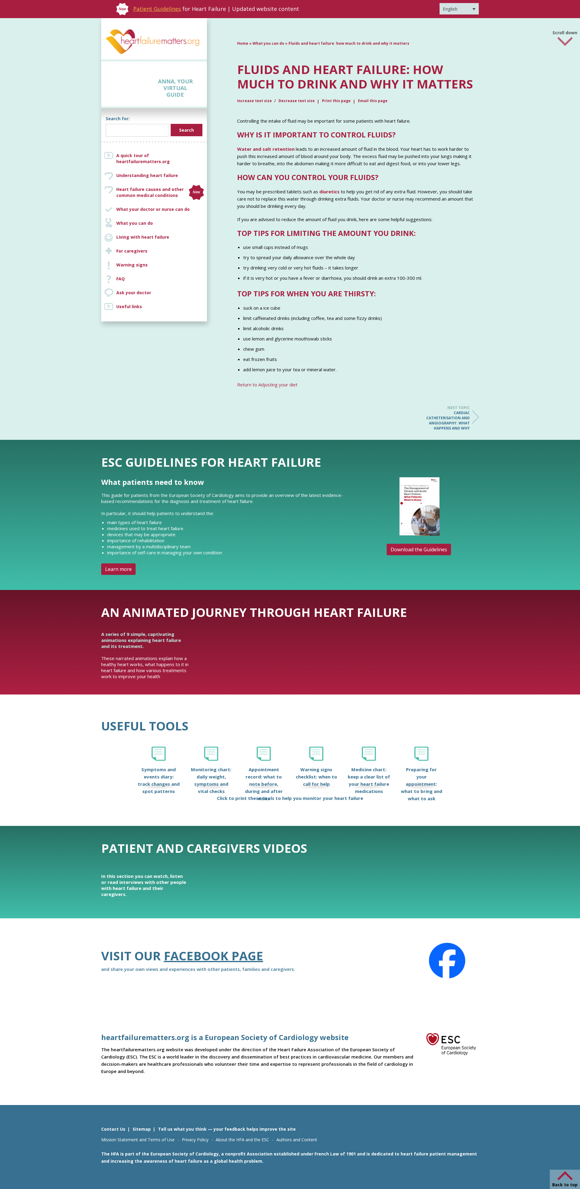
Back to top (565, 1184)
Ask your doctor (133, 292)
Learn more (118, 569)
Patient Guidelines (157, 8)
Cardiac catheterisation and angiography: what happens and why (448, 418)
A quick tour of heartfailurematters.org (143, 158)
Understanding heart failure (147, 175)
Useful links (129, 306)
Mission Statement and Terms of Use (138, 1139)
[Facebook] (447, 960)
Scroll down (565, 33)
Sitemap (142, 1129)
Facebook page (213, 955)
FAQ (120, 279)
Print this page (336, 100)
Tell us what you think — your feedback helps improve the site (227, 1129)
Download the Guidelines (419, 549)
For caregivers (131, 251)
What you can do (134, 223)
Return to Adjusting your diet (267, 385)
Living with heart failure (142, 237)
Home (242, 43)
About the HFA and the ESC (242, 1139)
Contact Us (113, 1129)
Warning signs (132, 265)
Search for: (118, 118)
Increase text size (255, 100)
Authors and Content (296, 1139)
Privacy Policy (195, 1139)
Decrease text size (297, 100)
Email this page (373, 100)
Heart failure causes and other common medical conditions (158, 192)
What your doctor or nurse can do (153, 209)
